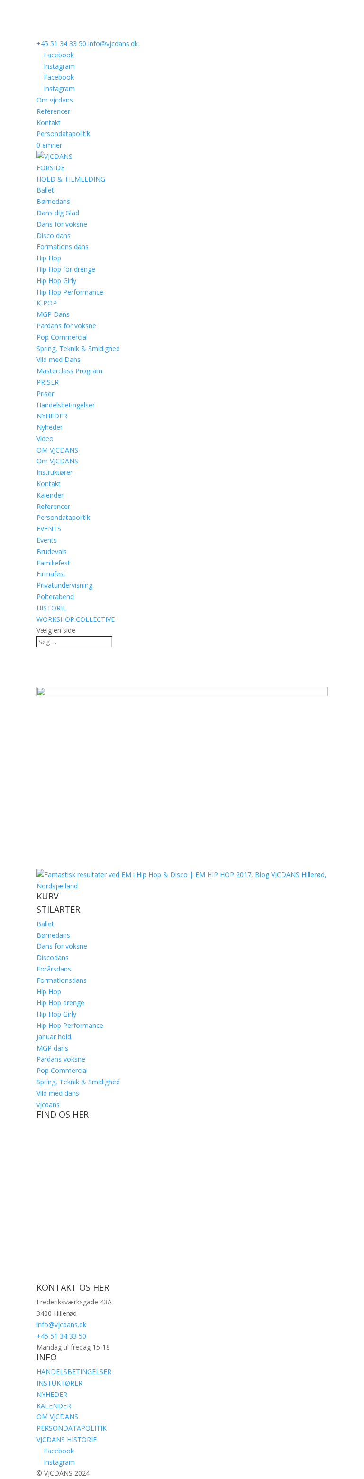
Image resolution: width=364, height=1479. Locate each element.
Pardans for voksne (66, 325)
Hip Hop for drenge (65, 269)
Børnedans (53, 201)
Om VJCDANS (57, 460)
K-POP (46, 302)
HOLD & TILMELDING (70, 179)
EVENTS (48, 528)
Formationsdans (61, 980)
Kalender (50, 494)
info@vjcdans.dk (61, 1324)
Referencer (53, 111)
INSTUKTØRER (59, 1382)
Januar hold (53, 1036)
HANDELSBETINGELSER (73, 1371)
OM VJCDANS (57, 449)
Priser (45, 393)
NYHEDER (51, 415)
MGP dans (52, 1048)
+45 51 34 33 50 (61, 43)
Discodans (52, 957)
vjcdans (48, 1104)
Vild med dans (57, 1093)
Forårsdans (53, 968)
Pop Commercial (62, 337)
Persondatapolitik (63, 133)
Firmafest (51, 573)
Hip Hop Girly (56, 280)
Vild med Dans (58, 359)
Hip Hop (48, 257)
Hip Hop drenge (60, 1002)
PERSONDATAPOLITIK (71, 1428)
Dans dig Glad (57, 212)
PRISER (47, 382)
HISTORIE (51, 607)
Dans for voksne (61, 224)
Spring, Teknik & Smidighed (78, 348)
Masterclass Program (69, 370)
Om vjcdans (54, 99)
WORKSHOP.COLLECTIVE (75, 619)
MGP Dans (53, 314)
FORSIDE (50, 167)
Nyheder (49, 427)
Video (45, 438)
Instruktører (54, 472)
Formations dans (62, 246)
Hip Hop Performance (69, 291)
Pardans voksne (60, 1058)
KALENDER (53, 1405)
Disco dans (53, 235)
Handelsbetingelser (65, 404)
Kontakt (48, 122)
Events (46, 540)
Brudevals (51, 551)
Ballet (45, 189)
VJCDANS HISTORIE (66, 1439)
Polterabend (55, 596)
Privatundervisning (64, 585)
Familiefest (53, 562)
